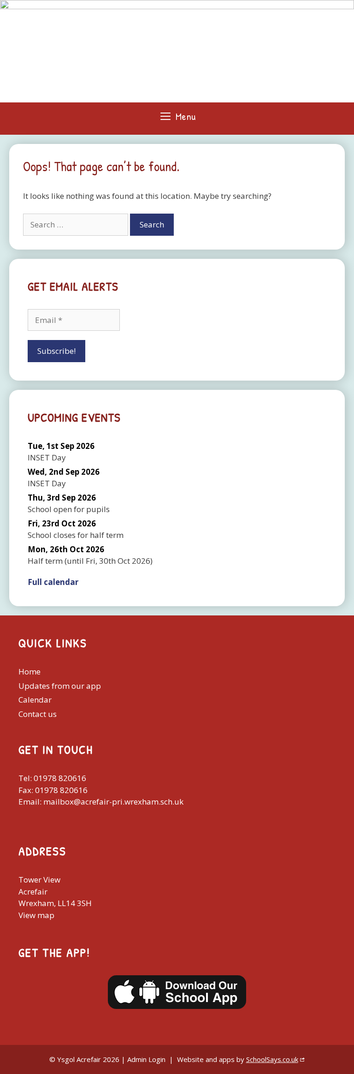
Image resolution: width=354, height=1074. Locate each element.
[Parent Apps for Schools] (177, 992)
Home (29, 671)
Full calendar (53, 582)
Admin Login (146, 1059)
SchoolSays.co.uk (272, 1059)
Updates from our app (59, 685)
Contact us (37, 714)
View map (36, 915)
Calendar (35, 699)
